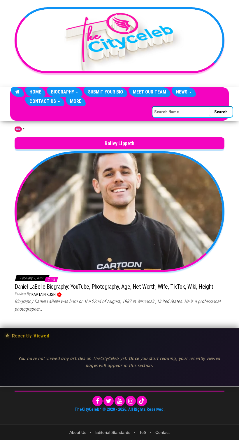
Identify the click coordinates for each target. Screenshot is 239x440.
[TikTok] (142, 401)
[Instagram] (131, 401)
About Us (77, 432)
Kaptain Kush (44, 294)
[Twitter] (108, 401)
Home (35, 92)
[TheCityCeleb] (17, 92)
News (182, 92)
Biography (63, 92)
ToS (142, 432)
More (75, 101)
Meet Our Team (149, 92)
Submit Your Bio (105, 92)
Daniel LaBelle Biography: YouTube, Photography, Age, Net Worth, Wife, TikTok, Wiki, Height (114, 286)
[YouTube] (120, 401)
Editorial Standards (112, 432)
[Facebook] (97, 401)
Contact (162, 432)
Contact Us (43, 101)
